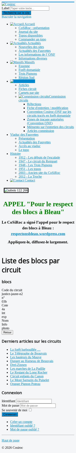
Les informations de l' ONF (37, 54)
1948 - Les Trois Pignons (35, 165)
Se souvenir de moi (14, 410)
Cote (5, 305)
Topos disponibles (31, 35)
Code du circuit (12, 290)
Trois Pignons (28, 73)
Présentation (27, 138)
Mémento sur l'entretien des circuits (50, 127)
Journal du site (28, 31)
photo (5, 328)
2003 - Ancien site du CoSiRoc (39, 173)
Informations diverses (33, 58)
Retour (7, 332)
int (3, 313)
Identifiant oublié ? (22, 425)
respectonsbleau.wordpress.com (38, 233)
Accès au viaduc (30, 146)
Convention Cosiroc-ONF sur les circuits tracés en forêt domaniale (49, 113)
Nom (5, 320)
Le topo (24, 150)
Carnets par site (29, 92)
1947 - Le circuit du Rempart (38, 161)
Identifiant (8, 401)
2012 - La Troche (30, 176)
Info (4, 324)
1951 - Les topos (30, 169)
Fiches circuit (27, 89)
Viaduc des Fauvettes (24, 134)
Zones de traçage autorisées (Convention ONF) (45, 121)
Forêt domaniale (29, 70)
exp (4, 317)
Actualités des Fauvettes (35, 51)
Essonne (24, 66)
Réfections (34, 104)
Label (5, 8)
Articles (24, 85)
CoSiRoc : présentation (34, 28)
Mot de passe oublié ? (24, 429)
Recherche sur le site (16, 12)
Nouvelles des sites (31, 47)
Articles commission (40, 131)
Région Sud (26, 77)
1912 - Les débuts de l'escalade (39, 157)
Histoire (15, 153)
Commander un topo (32, 39)
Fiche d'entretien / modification (47, 108)
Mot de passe (11, 405)
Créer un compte (21, 422)
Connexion (9, 414)
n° (3, 297)
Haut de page (10, 440)
